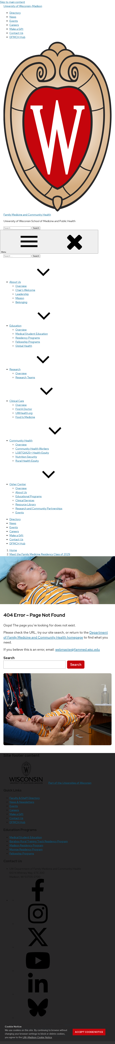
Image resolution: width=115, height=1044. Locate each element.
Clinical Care (16, 401)
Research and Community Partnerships (38, 508)
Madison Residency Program (26, 845)
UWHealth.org (23, 413)
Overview (21, 286)
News (12, 17)
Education (15, 325)
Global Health (23, 346)
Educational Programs (28, 496)
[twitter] (37, 947)
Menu (4, 252)
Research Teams (25, 377)
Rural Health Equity (27, 460)
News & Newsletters (21, 802)
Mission (19, 298)
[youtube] (37, 970)
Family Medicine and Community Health (27, 214)
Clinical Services (24, 500)
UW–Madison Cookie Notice (37, 1037)
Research (15, 369)
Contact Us (16, 33)
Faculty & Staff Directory (24, 798)
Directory (15, 13)
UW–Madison (22, 6)
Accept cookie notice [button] (89, 1032)
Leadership (22, 294)
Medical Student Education (31, 333)
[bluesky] (37, 1017)
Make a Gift (16, 29)
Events (13, 21)
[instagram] (37, 924)
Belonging (21, 302)
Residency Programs (27, 337)
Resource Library (25, 504)
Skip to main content (12, 2)
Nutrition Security (26, 456)
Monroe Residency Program (26, 849)
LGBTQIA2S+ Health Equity (32, 452)
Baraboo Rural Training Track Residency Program (38, 841)
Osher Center (17, 484)
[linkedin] (37, 994)
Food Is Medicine (25, 417)
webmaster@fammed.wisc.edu (77, 649)
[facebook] (37, 900)
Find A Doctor (23, 409)
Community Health (20, 440)
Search (75, 664)
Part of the (69, 783)
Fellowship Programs (27, 342)
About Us (15, 282)
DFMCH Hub (17, 37)
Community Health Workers (32, 448)
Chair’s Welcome (25, 290)
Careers (14, 25)
